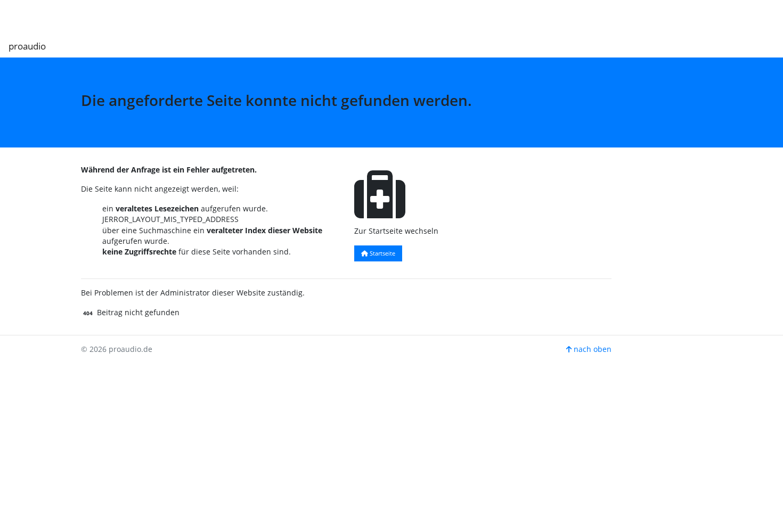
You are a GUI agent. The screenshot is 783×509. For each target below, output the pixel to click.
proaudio (27, 46)
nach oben (591, 349)
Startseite (381, 253)
